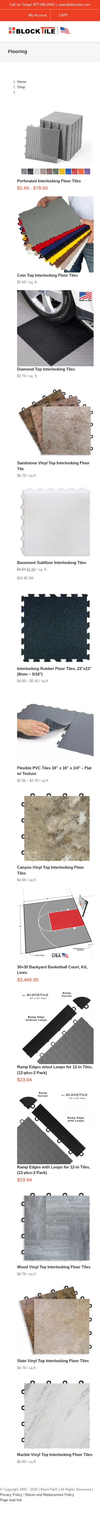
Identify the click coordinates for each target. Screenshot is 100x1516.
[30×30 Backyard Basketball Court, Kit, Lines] (55, 891)
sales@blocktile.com (74, 5)
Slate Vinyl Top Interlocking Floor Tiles (53, 1360)
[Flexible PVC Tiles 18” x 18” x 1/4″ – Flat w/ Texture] (55, 692)
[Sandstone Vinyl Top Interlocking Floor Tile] (55, 387)
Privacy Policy (11, 1495)
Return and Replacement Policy (49, 1495)
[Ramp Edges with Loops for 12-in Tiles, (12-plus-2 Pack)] (55, 1091)
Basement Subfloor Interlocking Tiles (51, 562)
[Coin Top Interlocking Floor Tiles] (55, 199)
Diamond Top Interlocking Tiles (46, 369)
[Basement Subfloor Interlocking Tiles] (55, 486)
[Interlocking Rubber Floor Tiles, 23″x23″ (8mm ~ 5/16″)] (55, 592)
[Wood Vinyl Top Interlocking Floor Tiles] (55, 1191)
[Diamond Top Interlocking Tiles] (55, 293)
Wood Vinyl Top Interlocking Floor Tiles (53, 1267)
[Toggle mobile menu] (90, 31)
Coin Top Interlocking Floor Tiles (47, 275)
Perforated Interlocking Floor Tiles (49, 181)
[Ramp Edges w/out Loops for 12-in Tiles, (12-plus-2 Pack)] (55, 991)
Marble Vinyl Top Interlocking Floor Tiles (54, 1454)
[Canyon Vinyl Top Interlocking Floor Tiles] (55, 791)
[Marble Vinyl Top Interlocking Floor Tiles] (55, 1378)
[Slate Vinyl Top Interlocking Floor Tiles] (55, 1285)
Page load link (11, 1500)
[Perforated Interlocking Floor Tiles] (55, 105)
